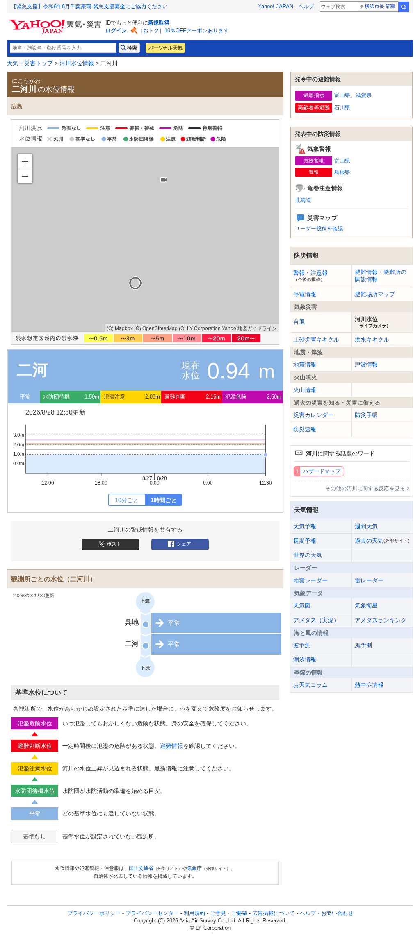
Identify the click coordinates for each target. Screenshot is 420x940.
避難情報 (171, 746)
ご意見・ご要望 (228, 913)
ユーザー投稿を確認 (319, 228)
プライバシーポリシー (94, 913)
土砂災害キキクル (316, 339)
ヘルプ (306, 6)
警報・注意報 (310, 276)
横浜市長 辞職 (380, 6)
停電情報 (304, 294)
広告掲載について (273, 913)
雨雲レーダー (310, 580)
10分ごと (127, 500)
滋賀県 (364, 95)
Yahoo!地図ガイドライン (249, 327)
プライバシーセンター (152, 913)
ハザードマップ (321, 471)
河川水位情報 (76, 63)
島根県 (342, 172)
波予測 (301, 645)
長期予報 (304, 540)
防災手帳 (366, 415)
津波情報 (366, 364)
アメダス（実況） (316, 620)
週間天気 (366, 526)
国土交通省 (141, 868)
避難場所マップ (375, 294)
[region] (145, 240)
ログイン (116, 30)
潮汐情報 (304, 659)
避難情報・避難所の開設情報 (380, 276)
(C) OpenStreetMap (156, 327)
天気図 (301, 605)
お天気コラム (310, 685)
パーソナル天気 (165, 48)
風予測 (363, 645)
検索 (403, 7)
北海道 (303, 200)
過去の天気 (382, 540)
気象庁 (194, 868)
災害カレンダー (313, 415)
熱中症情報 (369, 685)
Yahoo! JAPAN (275, 6)
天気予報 (304, 526)
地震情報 (304, 364)
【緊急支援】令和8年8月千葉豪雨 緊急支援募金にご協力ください (89, 6)
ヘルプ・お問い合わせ (326, 913)
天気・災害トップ (30, 63)
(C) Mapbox (120, 327)
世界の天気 (307, 555)
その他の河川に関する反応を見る (365, 488)
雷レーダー (369, 580)
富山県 (342, 95)
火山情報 (304, 390)
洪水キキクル (372, 339)
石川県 (342, 107)
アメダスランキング (380, 620)
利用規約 (194, 913)
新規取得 (158, 23)
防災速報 (304, 429)
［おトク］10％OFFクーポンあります (183, 30)
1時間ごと (164, 500)
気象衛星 (366, 605)
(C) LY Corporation (200, 327)
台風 (299, 322)
